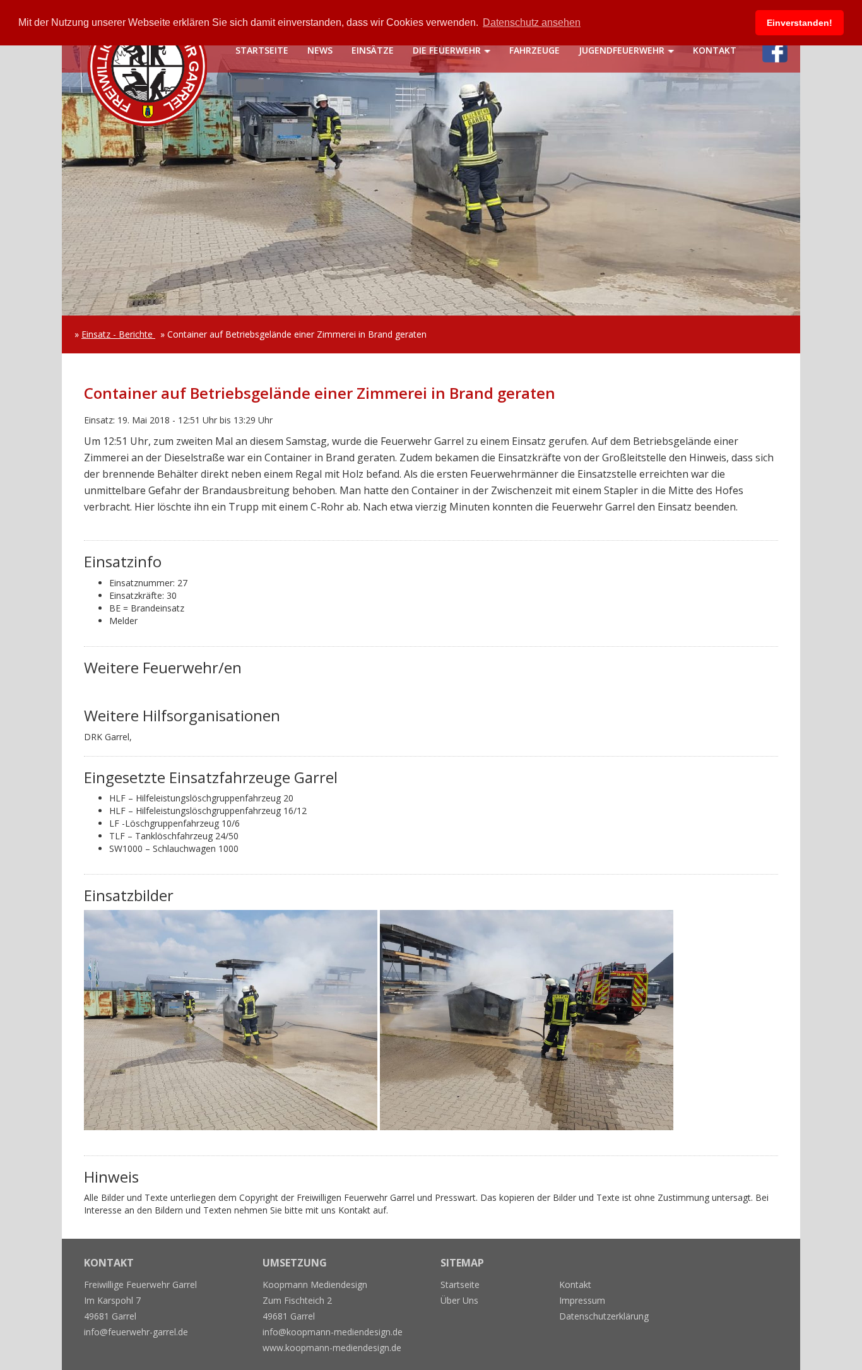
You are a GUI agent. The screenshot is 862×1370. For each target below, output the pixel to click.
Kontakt (714, 50)
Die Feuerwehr (447, 50)
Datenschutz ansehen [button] (532, 22)
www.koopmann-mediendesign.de (332, 1348)
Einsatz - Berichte (118, 334)
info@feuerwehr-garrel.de (136, 1332)
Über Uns (459, 1300)
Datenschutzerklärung (604, 1316)
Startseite (261, 50)
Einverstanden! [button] (799, 23)
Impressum (582, 1300)
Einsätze (372, 50)
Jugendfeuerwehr (621, 50)
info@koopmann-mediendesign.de (333, 1332)
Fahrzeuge (534, 50)
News (320, 50)
